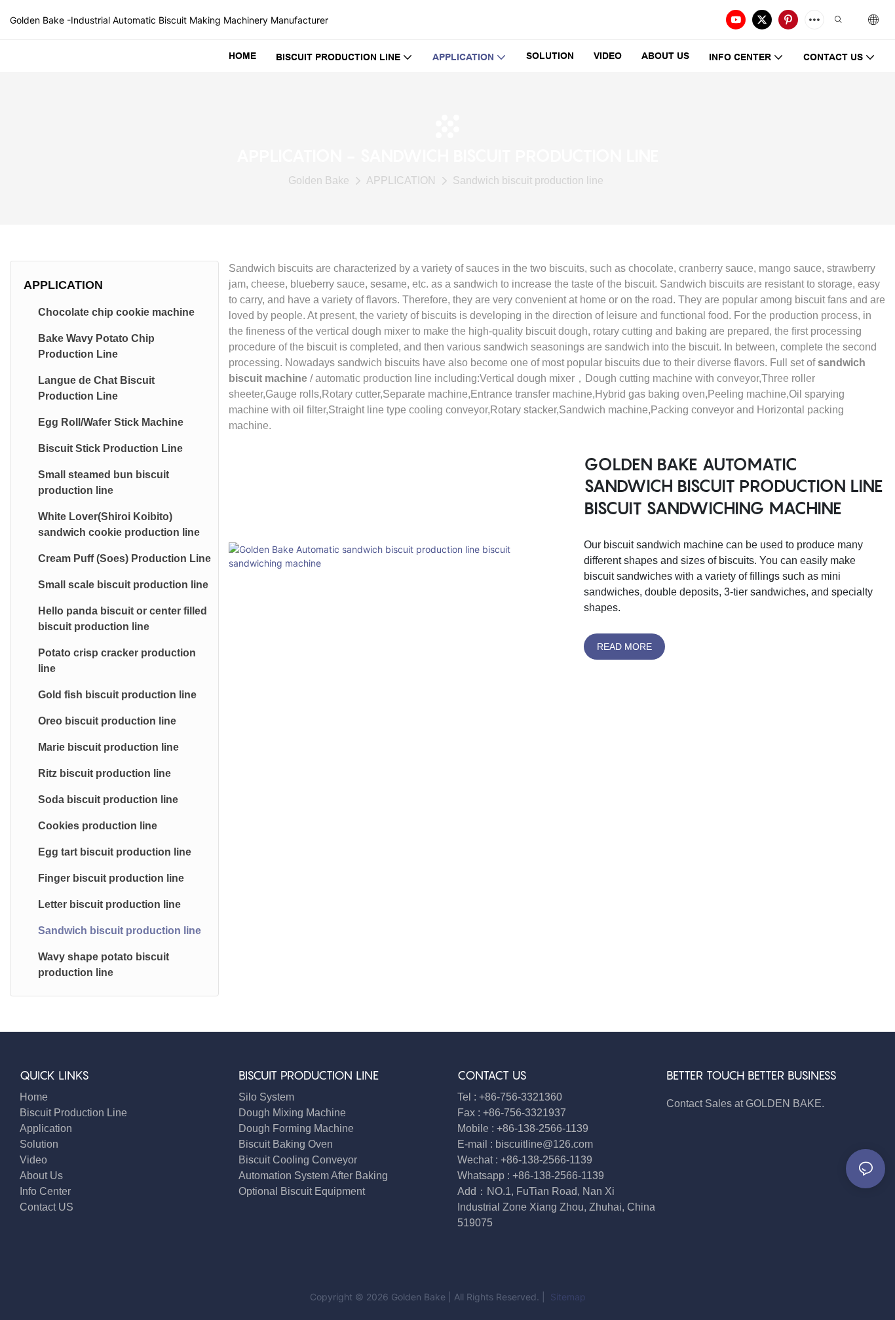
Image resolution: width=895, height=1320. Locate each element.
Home (34, 1097)
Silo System (266, 1097)
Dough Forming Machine (296, 1128)
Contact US (48, 1207)
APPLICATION (401, 180)
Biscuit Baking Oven (285, 1144)
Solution (39, 1144)
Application (46, 1128)
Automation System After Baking (313, 1175)
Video (33, 1159)
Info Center (45, 1191)
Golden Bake (318, 180)
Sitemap (567, 1296)
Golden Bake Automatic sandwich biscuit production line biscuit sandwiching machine (733, 486)
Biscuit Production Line (73, 1112)
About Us (41, 1175)
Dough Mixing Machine (292, 1112)
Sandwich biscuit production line (528, 180)
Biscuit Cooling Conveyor (297, 1159)
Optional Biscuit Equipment (301, 1191)
